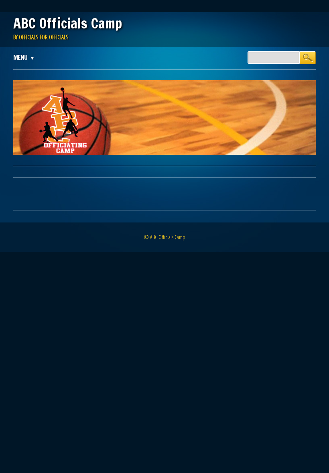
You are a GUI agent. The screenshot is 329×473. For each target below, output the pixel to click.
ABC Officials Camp (67, 23)
